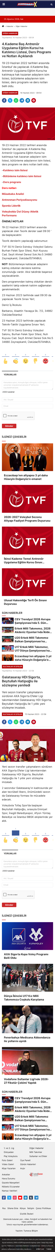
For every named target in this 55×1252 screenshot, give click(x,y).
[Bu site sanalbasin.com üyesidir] (36, 1174)
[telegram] (22, 100)
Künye (23, 1208)
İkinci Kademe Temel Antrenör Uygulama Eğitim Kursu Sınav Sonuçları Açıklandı (24, 560)
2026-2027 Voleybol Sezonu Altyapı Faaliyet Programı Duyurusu (27, 518)
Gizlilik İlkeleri (26, 1213)
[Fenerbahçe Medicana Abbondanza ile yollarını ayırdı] (27, 1019)
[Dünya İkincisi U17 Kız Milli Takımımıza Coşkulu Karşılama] (27, 978)
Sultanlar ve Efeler (38, 1156)
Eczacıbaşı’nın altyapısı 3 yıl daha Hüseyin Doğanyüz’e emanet (26, 477)
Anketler (6, 1174)
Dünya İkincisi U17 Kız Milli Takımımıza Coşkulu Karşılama (24, 997)
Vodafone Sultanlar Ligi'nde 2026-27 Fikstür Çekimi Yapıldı (26, 1081)
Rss (4, 1208)
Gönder (9, 426)
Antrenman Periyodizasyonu (19, 199)
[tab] (10, 374)
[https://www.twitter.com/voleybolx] (9, 1198)
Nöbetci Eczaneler (11, 1186)
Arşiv (22, 1168)
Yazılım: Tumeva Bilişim (26, 1230)
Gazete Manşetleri (10, 1182)
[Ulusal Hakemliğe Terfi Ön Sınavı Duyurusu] (27, 582)
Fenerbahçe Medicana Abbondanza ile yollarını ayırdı (27, 1039)
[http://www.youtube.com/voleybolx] (20, 1198)
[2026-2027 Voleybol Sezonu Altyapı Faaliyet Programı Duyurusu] (27, 499)
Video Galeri (8, 1164)
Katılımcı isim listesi (15, 170)
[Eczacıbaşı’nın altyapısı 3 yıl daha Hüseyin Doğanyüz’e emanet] (27, 457)
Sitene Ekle (12, 1208)
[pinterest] (33, 100)
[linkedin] (27, 100)
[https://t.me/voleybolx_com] (36, 1198)
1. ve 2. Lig (9, 1148)
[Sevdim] (25, 357)
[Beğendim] (5, 357)
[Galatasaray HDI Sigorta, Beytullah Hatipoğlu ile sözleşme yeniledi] (27, 745)
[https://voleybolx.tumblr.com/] (31, 1198)
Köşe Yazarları (9, 1168)
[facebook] (4, 100)
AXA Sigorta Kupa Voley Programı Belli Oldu (26, 956)
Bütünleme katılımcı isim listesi (22, 176)
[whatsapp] (16, 100)
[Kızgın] (45, 357)
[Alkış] (15, 357)
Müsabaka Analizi (13, 193)
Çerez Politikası (43, 1208)
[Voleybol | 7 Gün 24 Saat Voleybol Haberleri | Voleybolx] (27, 4)
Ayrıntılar (40, 1249)
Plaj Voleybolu (11, 1156)
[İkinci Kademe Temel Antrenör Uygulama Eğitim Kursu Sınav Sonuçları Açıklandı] (27, 540)
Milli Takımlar (35, 1152)
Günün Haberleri (28, 1164)
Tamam (48, 1249)
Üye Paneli (25, 1160)
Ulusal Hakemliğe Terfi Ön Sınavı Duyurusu (25, 602)
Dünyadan (9, 1152)
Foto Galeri (7, 1160)
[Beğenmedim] (35, 357)
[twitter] (10, 100)
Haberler (9, 26)
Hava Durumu (8, 1178)
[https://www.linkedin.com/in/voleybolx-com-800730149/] (26, 1198)
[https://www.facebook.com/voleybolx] (4, 1198)
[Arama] (51, 4)
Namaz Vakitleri (9, 1190)
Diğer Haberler (21, 26)
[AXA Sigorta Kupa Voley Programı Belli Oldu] (27, 936)
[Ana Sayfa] (3, 26)
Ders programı (12, 182)
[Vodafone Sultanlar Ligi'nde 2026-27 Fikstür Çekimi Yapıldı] (27, 1061)
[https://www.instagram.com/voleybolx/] (15, 1198)
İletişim (30, 1208)
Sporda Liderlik (11, 205)
